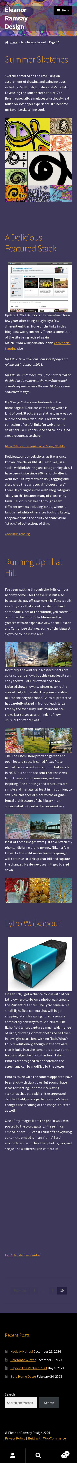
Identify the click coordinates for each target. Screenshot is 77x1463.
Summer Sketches (36, 59)
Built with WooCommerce (47, 1438)
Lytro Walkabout (33, 923)
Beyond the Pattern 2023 (28, 1368)
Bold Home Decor (23, 1376)
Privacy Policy (15, 1438)
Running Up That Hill (33, 567)
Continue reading (17, 534)
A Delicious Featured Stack (30, 243)
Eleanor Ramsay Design (16, 18)
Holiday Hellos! (21, 1351)
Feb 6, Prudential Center (22, 1255)
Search (10, 1394)
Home (13, 42)
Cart (59, 1452)
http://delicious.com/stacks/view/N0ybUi (35, 446)
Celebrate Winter (23, 1360)
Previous (20, 1290)
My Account (13, 1455)
